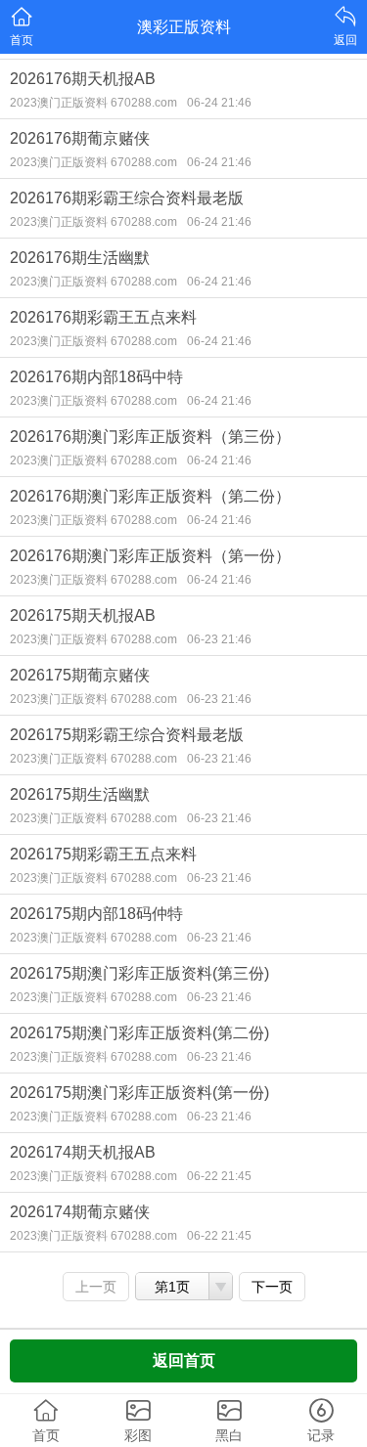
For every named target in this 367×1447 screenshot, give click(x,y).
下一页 (272, 1286)
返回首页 (184, 1360)
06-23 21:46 (219, 639)
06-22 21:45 (219, 1176)
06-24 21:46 (219, 103)
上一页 (95, 1286)
